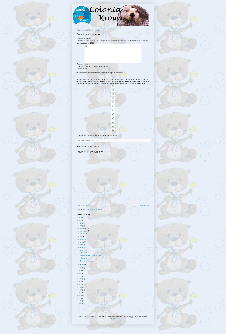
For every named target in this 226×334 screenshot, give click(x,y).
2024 (80, 223)
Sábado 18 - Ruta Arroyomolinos (90, 255)
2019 (80, 276)
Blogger (112, 319)
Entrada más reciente (84, 206)
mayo (82, 242)
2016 (80, 284)
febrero (82, 250)
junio (82, 239)
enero (82, 264)
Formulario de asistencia (85, 75)
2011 (80, 298)
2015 (80, 287)
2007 (80, 304)
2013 (80, 293)
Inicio (114, 206)
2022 (80, 268)
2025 (80, 220)
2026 (80, 217)
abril (81, 245)
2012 (80, 295)
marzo (82, 247)
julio (81, 236)
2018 (80, 279)
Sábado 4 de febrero (86, 261)
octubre (82, 234)
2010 (80, 301)
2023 (80, 226)
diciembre (83, 228)
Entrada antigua (144, 206)
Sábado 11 (83, 258)
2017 (80, 281)
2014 (80, 290)
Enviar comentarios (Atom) (94, 209)
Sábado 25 (83, 253)
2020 (80, 273)
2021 (80, 271)
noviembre (83, 231)
